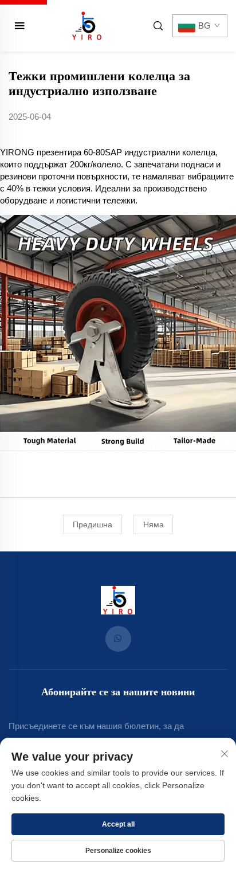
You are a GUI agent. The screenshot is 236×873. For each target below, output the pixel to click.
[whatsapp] (118, 639)
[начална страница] (87, 25)
